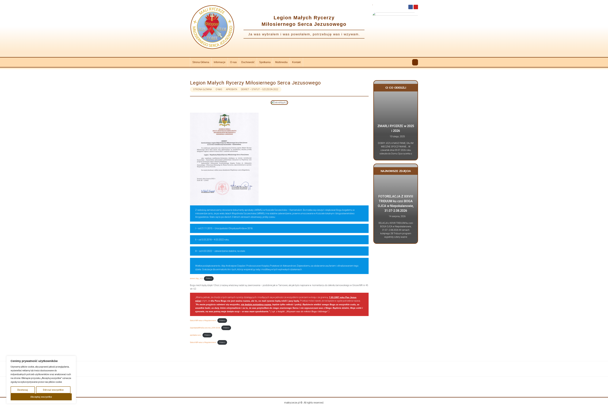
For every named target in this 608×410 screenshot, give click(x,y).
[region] (41, 380)
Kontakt (296, 62)
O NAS (219, 89)
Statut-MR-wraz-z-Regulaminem (203, 321)
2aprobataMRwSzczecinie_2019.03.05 (205, 328)
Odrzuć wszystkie (53, 390)
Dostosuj (22, 390)
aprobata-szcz (195, 335)
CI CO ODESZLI (395, 87)
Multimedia (281, 62)
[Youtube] (416, 7)
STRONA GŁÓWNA (202, 89)
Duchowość (248, 62)
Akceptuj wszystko (41, 397)
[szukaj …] (415, 62)
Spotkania (265, 62)
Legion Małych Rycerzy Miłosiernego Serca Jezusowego (255, 83)
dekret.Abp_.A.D (196, 278)
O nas (233, 62)
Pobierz (209, 278)
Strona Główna (200, 62)
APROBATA (231, 89)
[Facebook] (410, 7)
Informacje (219, 62)
